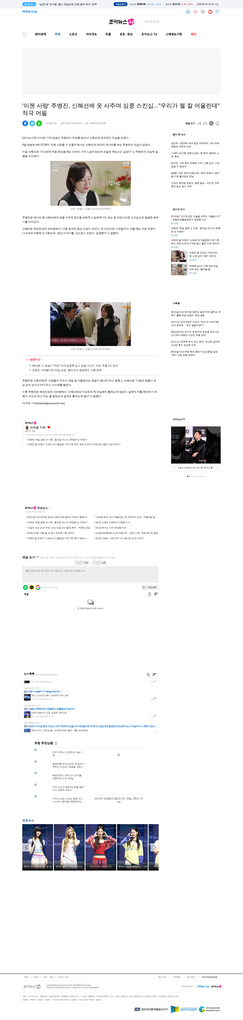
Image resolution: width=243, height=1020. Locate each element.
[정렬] (154, 674)
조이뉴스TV (63, 977)
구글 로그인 (38, 587)
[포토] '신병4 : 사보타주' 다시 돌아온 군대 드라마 (120, 538)
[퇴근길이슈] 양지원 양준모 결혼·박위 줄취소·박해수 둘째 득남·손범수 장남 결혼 (66, 517)
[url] (211, 123)
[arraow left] (26, 847)
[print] (217, 123)
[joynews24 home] (216, 986)
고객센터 (177, 977)
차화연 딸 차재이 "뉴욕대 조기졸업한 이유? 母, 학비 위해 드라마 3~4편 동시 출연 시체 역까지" (74, 444)
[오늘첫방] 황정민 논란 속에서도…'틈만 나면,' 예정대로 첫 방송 (127, 532)
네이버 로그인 (25, 587)
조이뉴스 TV (149, 34)
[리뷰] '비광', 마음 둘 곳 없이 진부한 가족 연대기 (51, 532)
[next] (217, 468)
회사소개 (162, 977)
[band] (39, 123)
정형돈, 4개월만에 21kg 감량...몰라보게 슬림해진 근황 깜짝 (67, 370)
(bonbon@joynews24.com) (50, 403)
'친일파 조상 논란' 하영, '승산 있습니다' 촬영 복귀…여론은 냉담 (58, 527)
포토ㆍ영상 (48, 977)
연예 (57, 34)
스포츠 (73, 34)
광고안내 (191, 977)
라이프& (91, 34)
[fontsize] (199, 123)
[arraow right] (154, 847)
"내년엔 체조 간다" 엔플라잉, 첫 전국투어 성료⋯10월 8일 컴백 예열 (129, 517)
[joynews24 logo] (121, 21)
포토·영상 (126, 34)
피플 (108, 34)
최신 (193, 34)
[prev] (174, 468)
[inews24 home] (203, 986)
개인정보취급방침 (209, 977)
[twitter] (32, 123)
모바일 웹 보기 (188, 986)
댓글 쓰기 (190, 123)
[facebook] (25, 123)
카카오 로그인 (31, 587)
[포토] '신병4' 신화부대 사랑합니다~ (113, 522)
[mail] (205, 123)
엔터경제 (40, 34)
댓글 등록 (152, 587)
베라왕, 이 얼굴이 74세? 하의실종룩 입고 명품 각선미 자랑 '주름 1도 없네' (75, 365)
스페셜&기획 (174, 34)
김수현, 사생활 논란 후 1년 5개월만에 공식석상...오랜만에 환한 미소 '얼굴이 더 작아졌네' (88, 4)
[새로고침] (148, 674)
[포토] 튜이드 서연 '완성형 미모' (111, 527)
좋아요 (49, 427)
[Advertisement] (54, 477)
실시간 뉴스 (179, 209)
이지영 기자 (37, 427)
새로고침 (49, 507)
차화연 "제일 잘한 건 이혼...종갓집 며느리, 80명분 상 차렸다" (57, 439)
